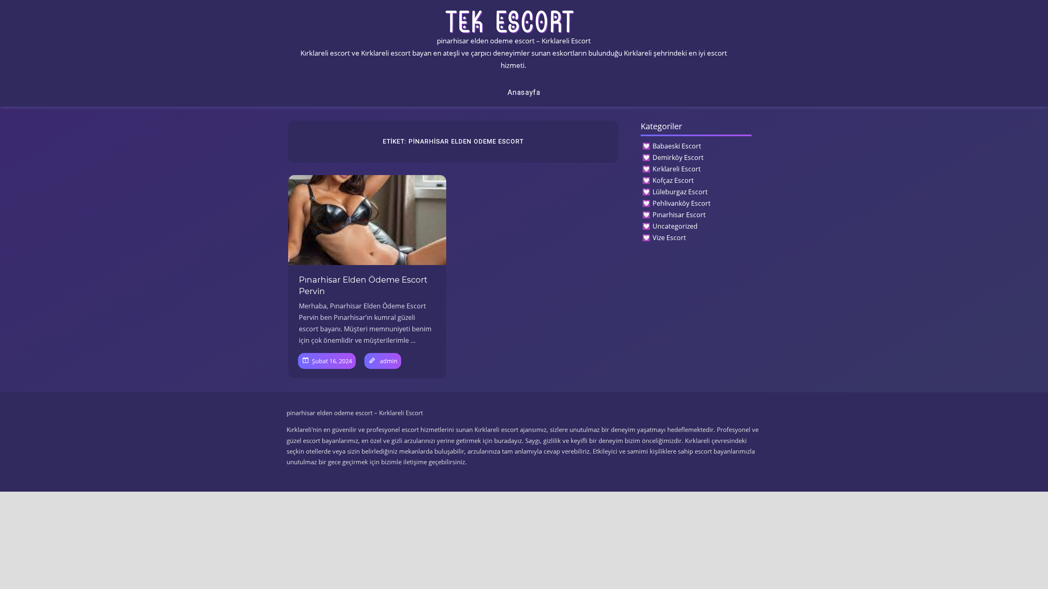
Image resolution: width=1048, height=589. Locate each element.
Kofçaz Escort (673, 180)
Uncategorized (675, 226)
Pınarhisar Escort (679, 214)
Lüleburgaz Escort (680, 191)
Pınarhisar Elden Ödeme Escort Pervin (363, 285)
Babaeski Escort (677, 146)
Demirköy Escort (678, 157)
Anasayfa (524, 92)
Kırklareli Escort (677, 168)
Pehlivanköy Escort (682, 203)
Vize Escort (669, 237)
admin (389, 361)
